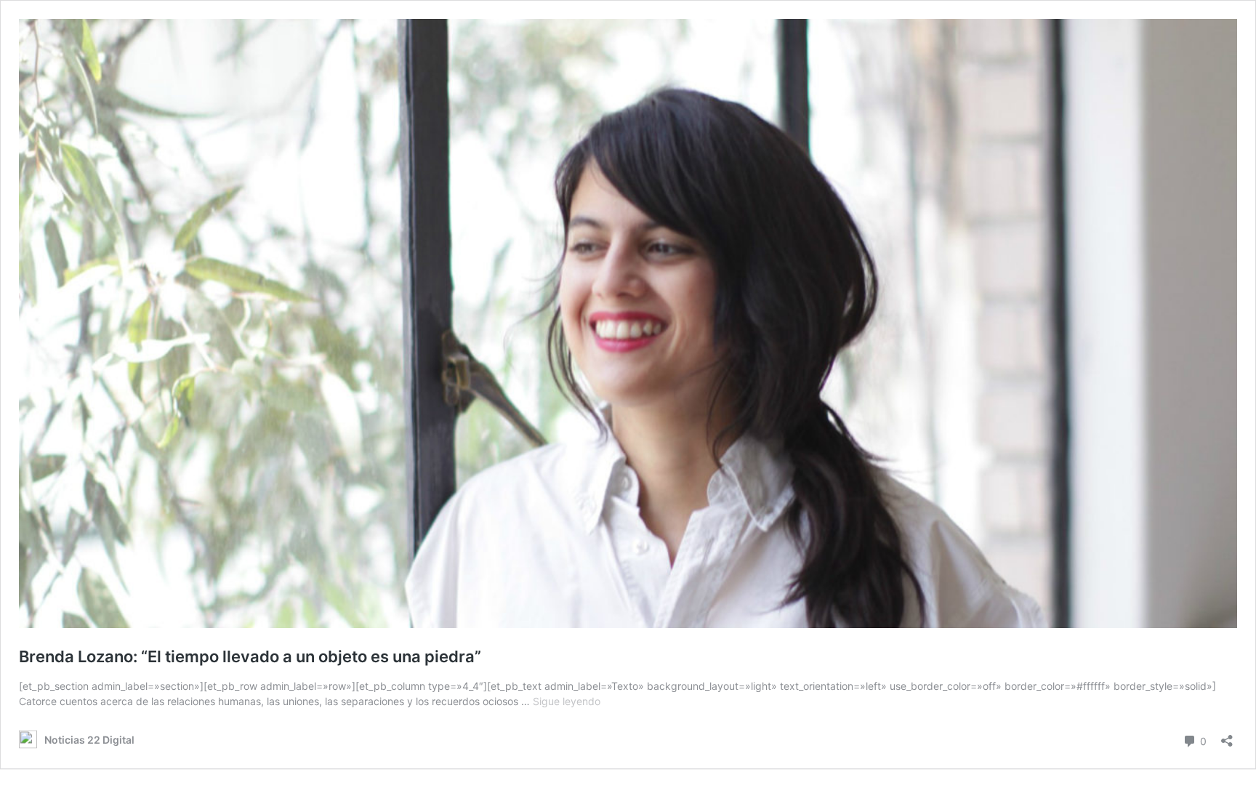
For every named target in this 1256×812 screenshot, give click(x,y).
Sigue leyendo (566, 701)
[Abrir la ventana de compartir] (1227, 736)
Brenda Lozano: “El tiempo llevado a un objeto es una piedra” (250, 656)
